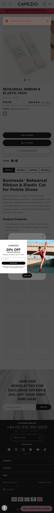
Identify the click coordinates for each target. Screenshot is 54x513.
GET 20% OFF (13, 263)
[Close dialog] (52, 241)
